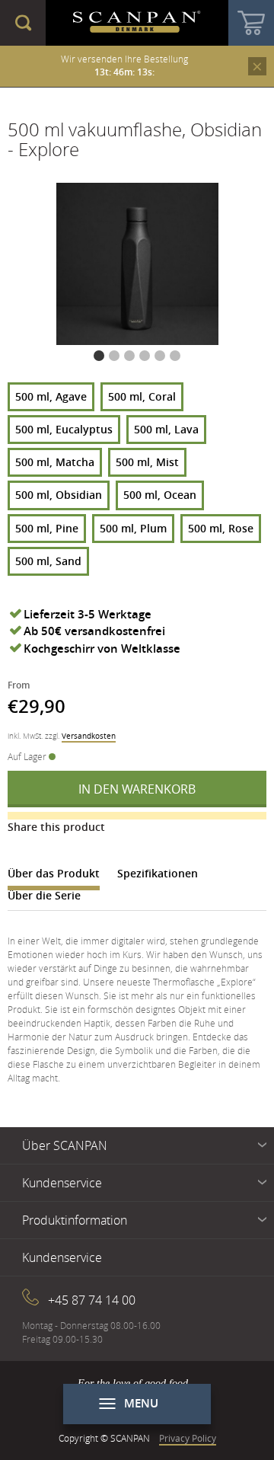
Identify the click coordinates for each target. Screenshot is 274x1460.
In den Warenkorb (137, 789)
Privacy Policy (187, 1438)
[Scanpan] (137, 23)
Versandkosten (89, 736)
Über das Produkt (54, 873)
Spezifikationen (157, 873)
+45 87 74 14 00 (91, 1300)
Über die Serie (44, 895)
